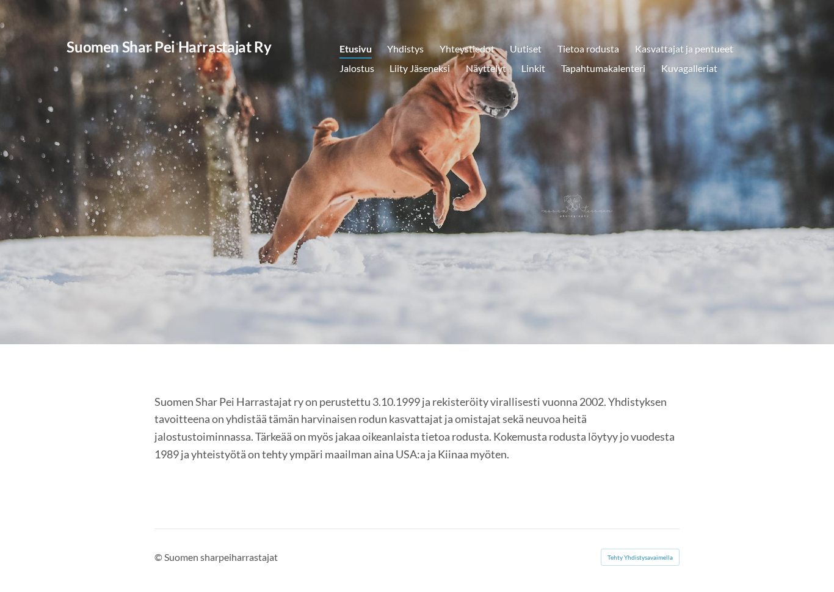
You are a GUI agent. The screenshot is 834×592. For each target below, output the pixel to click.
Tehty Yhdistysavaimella (640, 557)
